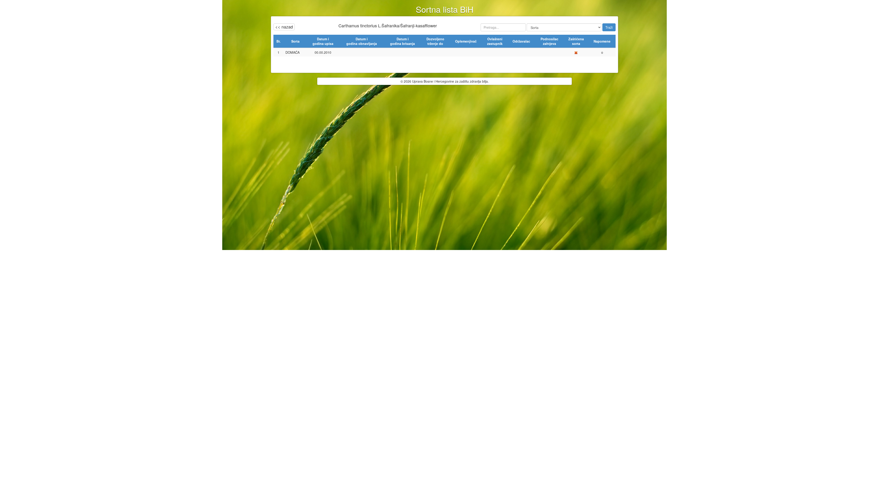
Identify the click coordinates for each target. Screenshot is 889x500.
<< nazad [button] (284, 27)
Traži (609, 27)
